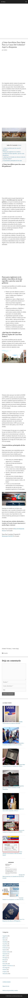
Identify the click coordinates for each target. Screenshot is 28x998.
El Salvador (5, 947)
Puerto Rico (5, 963)
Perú (4, 961)
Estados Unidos (6, 951)
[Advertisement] (14, 20)
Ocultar (19, 145)
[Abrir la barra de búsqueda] (26, 2)
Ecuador (6, 653)
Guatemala (5, 953)
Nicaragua (5, 957)
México (4, 955)
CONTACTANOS (6, 982)
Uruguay (5, 971)
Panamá (4, 959)
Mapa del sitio (6, 986)
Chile (4, 939)
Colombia (5, 941)
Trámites (5, 969)
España (4, 949)
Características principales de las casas (12, 160)
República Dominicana (8, 965)
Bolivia (4, 937)
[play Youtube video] (14, 499)
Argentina (5, 936)
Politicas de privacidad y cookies (10, 990)
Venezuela (5, 973)
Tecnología (5, 967)
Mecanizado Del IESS (7, 536)
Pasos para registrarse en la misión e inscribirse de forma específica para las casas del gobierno (13, 153)
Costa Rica (5, 943)
